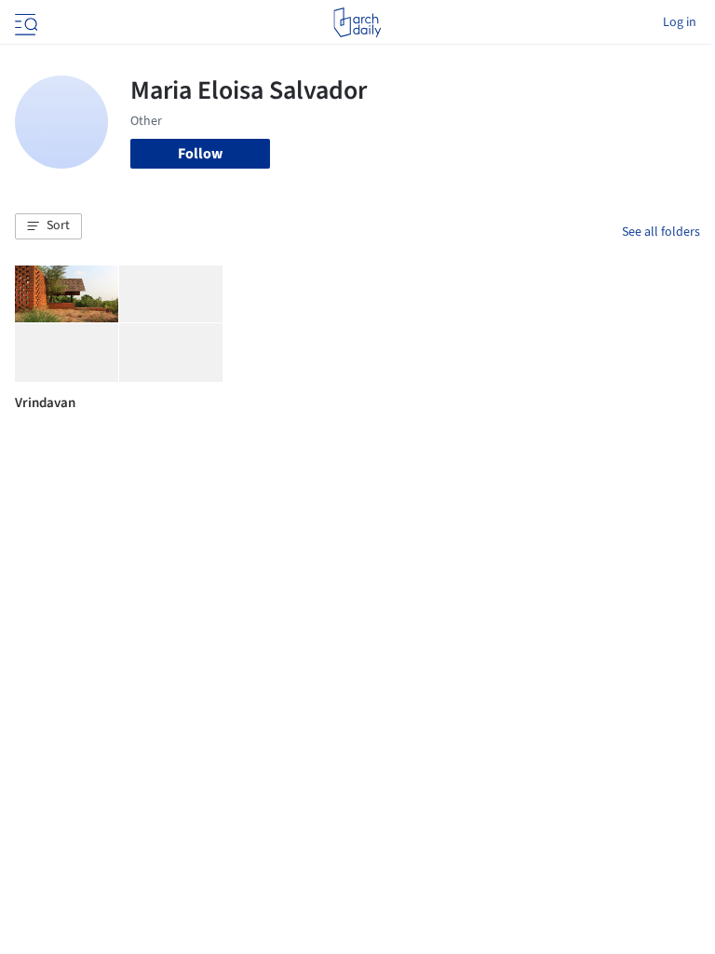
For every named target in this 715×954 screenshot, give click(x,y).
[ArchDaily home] (357, 22)
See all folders (661, 231)
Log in (679, 22)
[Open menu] (24, 22)
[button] (48, 226)
